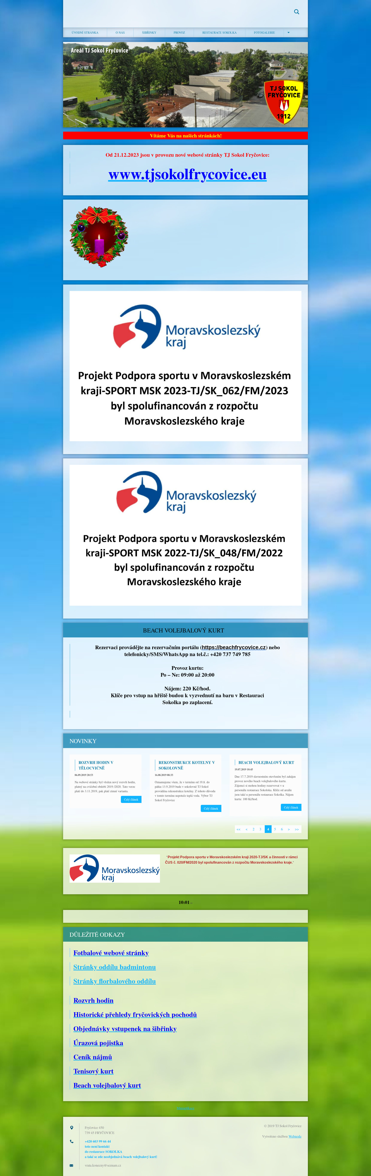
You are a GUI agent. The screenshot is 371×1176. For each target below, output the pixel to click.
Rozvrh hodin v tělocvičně (96, 765)
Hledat (296, 12)
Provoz (179, 32)
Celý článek (131, 799)
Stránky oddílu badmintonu (114, 967)
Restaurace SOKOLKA (219, 32)
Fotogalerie (264, 32)
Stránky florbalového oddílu (114, 981)
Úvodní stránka (85, 32)
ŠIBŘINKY (149, 32)
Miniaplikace (185, 1108)
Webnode (295, 1136)
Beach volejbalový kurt (266, 762)
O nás (120, 32)
